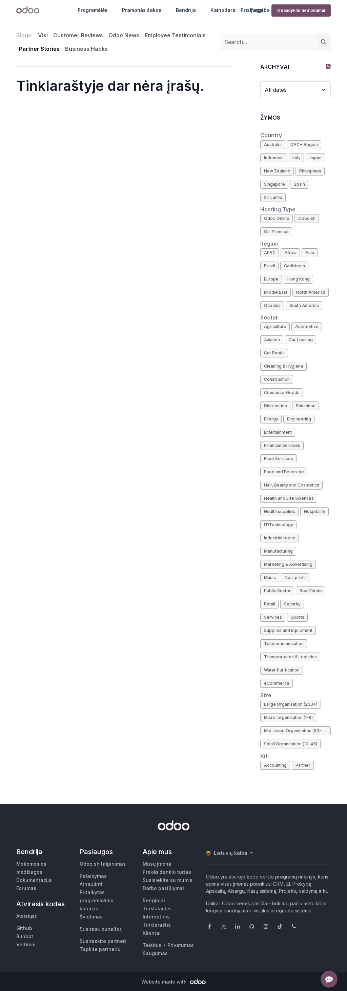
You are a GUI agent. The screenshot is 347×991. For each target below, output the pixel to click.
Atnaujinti (91, 884)
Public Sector (277, 590)
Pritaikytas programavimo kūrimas (97, 900)
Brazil (269, 265)
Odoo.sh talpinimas (103, 864)
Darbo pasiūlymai (163, 888)
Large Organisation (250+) (291, 704)
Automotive (307, 326)
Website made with (164, 982)
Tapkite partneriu (100, 949)
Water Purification (282, 670)
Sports (297, 617)
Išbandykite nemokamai (301, 10)
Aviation (272, 339)
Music (270, 577)
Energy (271, 418)
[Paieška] (324, 42)
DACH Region (304, 144)
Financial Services (282, 445)
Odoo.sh (306, 218)
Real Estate (311, 590)
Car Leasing (301, 339)
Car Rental (274, 352)
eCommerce (276, 683)
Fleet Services (278, 458)
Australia (273, 144)
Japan (315, 157)
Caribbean (294, 265)
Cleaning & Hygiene (283, 366)
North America (310, 292)
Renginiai (154, 900)
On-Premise (276, 231)
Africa (290, 252)
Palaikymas (93, 876)
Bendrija (186, 10)
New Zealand (277, 170)
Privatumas (180, 945)
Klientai (152, 933)
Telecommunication (284, 643)
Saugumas (155, 953)
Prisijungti (253, 10)
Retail (269, 603)
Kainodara (223, 10)
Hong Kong (298, 279)
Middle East (275, 292)
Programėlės (92, 10)
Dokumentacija (34, 880)
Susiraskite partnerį (103, 941)
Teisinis (152, 945)
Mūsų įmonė (157, 864)
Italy (296, 157)
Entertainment (278, 432)
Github (24, 928)
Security (292, 603)
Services (273, 617)
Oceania (272, 305)
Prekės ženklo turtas (167, 872)
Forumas (26, 888)
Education (305, 405)
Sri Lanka (273, 197)
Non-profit (295, 577)
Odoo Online (276, 218)
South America (304, 305)
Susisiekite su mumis (167, 880)
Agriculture (275, 326)
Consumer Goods (282, 392)
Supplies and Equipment (288, 630)
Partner (302, 765)
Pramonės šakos (141, 10)
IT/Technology (278, 524)
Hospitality (314, 511)
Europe (271, 279)
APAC (269, 252)
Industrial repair (279, 537)
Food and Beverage (284, 471)
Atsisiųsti (27, 916)
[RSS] (328, 66)
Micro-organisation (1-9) (288, 717)
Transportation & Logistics (290, 656)
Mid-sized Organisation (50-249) (297, 730)
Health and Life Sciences (289, 498)
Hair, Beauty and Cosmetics (291, 485)
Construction (277, 379)
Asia (309, 252)
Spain (299, 184)
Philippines (310, 170)
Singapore (274, 184)
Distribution (275, 405)
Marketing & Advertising (288, 564)
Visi (43, 35)
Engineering (299, 418)
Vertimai (26, 944)
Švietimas (91, 917)
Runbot (24, 936)
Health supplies (279, 511)
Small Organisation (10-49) (290, 743)
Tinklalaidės (157, 908)
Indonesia (274, 157)
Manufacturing (278, 551)
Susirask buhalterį (101, 929)
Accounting (275, 765)
